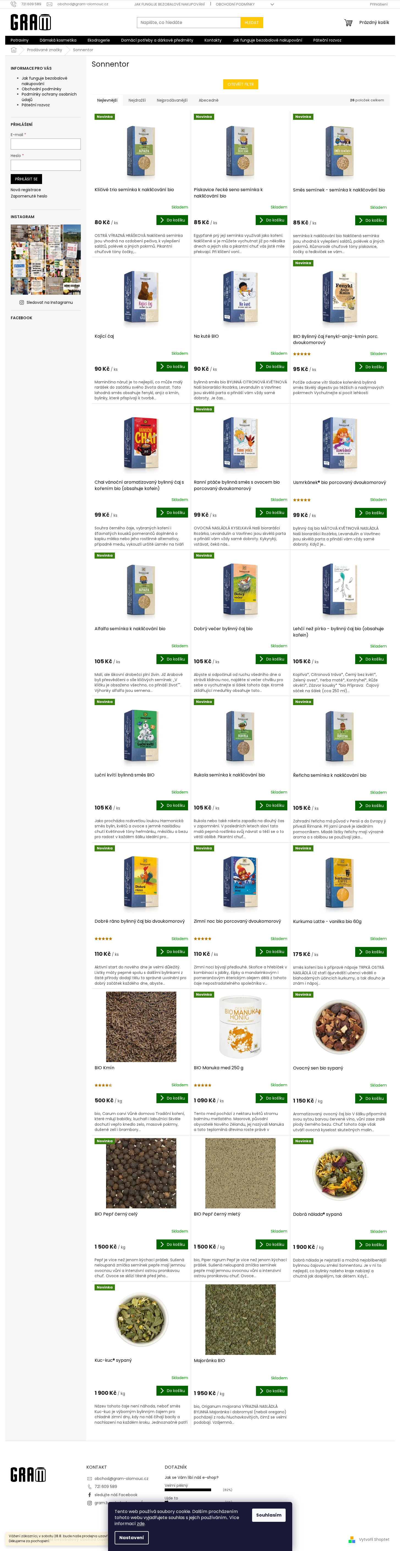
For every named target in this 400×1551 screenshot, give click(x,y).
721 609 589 (106, 1486)
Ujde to (171, 1498)
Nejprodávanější (172, 100)
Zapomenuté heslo (29, 196)
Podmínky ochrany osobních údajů (49, 96)
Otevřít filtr (241, 84)
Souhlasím (269, 1515)
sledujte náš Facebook (116, 1495)
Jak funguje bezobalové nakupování (169, 4)
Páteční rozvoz (36, 105)
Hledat (252, 22)
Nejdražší (137, 100)
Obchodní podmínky (235, 4)
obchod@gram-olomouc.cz (121, 1478)
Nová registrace (26, 190)
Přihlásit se (26, 179)
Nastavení (131, 1537)
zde (141, 1523)
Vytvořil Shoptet (374, 1539)
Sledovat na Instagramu (50, 302)
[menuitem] (19, 40)
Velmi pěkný (176, 1485)
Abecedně (209, 100)
